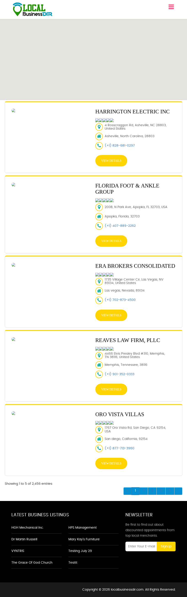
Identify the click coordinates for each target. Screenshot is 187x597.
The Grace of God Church (31, 562)
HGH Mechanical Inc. (27, 527)
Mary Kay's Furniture (84, 539)
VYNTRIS (17, 551)
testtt (72, 562)
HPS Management (82, 527)
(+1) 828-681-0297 (120, 145)
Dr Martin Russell (24, 539)
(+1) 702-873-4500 (120, 300)
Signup (166, 546)
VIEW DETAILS (111, 160)
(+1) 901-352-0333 (119, 374)
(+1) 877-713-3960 (119, 448)
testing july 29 (80, 551)
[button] (93, 57)
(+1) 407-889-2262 (120, 226)
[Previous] (127, 491)
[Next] (178, 491)
